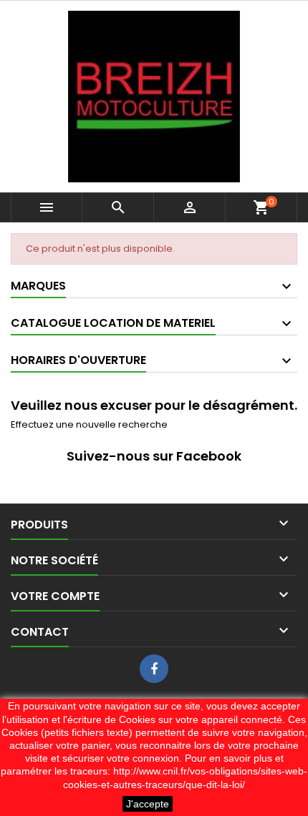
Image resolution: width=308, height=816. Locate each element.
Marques (38, 285)
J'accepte (147, 804)
